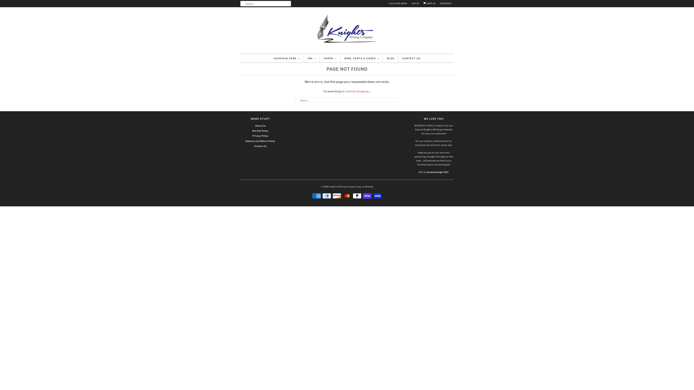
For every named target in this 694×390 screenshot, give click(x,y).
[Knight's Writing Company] (347, 31)
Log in (415, 3)
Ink (310, 58)
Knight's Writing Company (342, 186)
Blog (390, 58)
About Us (260, 125)
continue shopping (357, 91)
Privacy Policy (260, 136)
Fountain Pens (285, 58)
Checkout (446, 3)
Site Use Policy (260, 130)
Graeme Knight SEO (437, 172)
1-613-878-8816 (398, 3)
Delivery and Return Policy (260, 141)
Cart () (431, 3)
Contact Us (411, 58)
